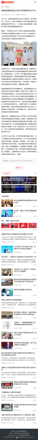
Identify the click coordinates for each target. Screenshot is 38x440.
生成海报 (6, 173)
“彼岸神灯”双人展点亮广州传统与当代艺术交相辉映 (25, 270)
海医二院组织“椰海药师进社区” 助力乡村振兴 (25, 334)
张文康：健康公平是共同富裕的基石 (25, 212)
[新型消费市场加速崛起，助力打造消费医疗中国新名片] (7, 345)
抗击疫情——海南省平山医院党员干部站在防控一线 (18, 257)
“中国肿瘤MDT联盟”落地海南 (11, 392)
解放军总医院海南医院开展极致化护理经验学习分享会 (25, 383)
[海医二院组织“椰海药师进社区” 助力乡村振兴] (7, 335)
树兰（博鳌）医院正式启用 (10, 221)
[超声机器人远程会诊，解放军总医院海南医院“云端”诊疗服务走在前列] (7, 315)
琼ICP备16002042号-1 (10, 437)
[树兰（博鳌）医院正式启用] (19, 225)
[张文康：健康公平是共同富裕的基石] (7, 213)
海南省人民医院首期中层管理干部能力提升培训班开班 (18, 369)
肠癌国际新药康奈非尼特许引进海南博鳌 (25, 406)
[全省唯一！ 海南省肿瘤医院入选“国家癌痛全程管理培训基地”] (7, 325)
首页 (2, 6)
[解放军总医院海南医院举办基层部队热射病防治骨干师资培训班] (7, 282)
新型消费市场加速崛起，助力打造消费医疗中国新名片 (25, 344)
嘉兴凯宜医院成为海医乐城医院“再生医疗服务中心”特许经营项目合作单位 (18, 354)
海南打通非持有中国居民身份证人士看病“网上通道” (18, 415)
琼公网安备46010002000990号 (25, 437)
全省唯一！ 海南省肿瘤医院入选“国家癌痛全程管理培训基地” (24, 323)
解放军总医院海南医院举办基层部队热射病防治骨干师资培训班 (25, 280)
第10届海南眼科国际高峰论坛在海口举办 (25, 201)
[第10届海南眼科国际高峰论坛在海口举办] (7, 203)
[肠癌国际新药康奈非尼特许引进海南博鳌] (7, 407)
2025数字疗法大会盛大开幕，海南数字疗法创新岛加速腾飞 (25, 248)
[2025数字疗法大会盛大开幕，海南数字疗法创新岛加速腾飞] (7, 249)
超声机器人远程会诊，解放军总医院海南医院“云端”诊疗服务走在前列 (25, 313)
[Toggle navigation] (35, 2)
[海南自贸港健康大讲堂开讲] (7, 292)
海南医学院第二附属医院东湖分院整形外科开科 (17, 234)
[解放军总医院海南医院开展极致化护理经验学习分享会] (7, 385)
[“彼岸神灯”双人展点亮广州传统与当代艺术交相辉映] (7, 272)
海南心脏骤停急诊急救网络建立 (11, 300)
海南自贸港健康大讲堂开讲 (23, 290)
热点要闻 (18, 14)
